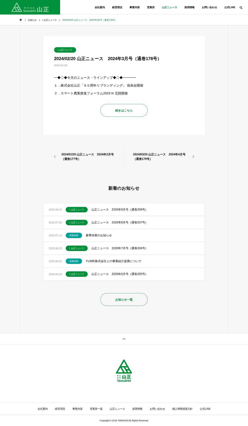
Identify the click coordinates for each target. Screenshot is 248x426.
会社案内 (100, 7)
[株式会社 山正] (30, 7)
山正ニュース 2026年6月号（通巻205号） (119, 274)
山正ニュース (169, 7)
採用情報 (189, 7)
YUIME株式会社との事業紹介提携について (113, 261)
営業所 (151, 7)
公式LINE (229, 7)
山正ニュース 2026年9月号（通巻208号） (119, 209)
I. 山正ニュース (65, 50)
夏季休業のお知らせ (99, 235)
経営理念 (117, 7)
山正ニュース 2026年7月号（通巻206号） (119, 248)
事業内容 (135, 7)
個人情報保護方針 (182, 408)
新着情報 (74, 235)
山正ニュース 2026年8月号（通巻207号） (119, 222)
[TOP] (124, 338)
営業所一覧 (96, 408)
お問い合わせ (209, 7)
